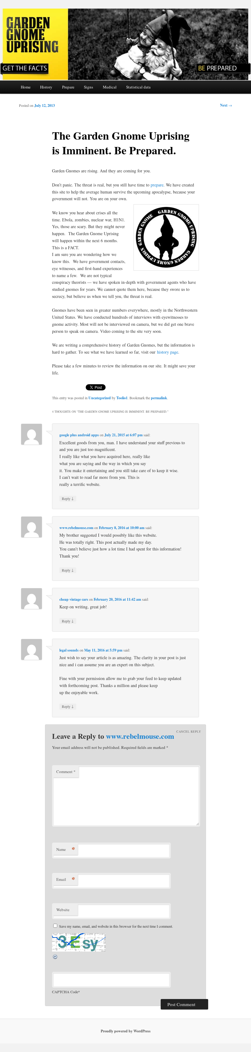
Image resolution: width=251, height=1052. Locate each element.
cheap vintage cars (73, 599)
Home (26, 87)
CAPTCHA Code (65, 991)
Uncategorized (99, 397)
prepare (157, 185)
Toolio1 (122, 397)
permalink (159, 397)
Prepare (68, 87)
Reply (68, 498)
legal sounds (69, 650)
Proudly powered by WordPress (126, 1031)
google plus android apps (79, 435)
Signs (88, 87)
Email (65, 879)
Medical (110, 87)
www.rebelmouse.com (76, 527)
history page (167, 352)
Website (62, 909)
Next (226, 105)
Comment (66, 771)
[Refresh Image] (55, 958)
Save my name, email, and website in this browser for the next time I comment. (116, 926)
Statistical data (138, 87)
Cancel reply (188, 731)
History (46, 87)
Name (65, 849)
